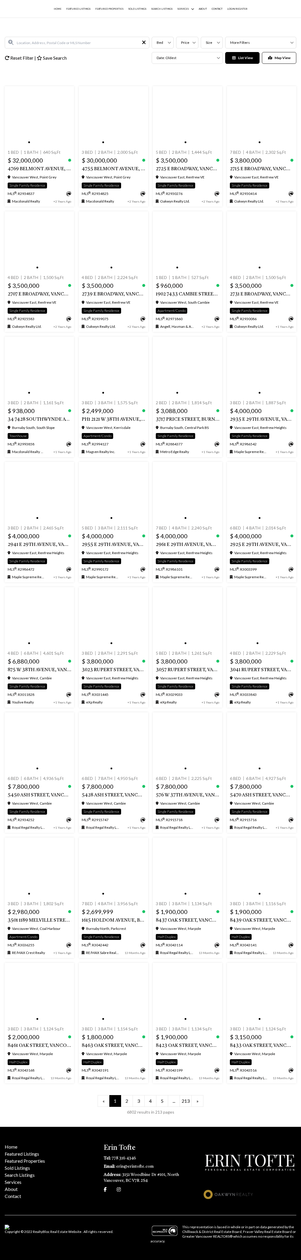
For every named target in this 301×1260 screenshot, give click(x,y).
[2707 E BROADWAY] (39, 242)
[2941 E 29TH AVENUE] (39, 492)
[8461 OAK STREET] (39, 993)
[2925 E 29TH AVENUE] (261, 492)
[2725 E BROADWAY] (187, 116)
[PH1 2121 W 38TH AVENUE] (113, 367)
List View (245, 58)
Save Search (54, 58)
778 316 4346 (124, 1158)
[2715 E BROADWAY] (261, 116)
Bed (160, 42)
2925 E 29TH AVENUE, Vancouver (261, 544)
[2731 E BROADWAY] (261, 242)
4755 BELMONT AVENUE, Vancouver (113, 169)
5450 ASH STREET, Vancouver (39, 795)
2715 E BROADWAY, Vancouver (261, 169)
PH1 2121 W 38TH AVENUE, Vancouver (113, 419)
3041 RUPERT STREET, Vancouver (261, 670)
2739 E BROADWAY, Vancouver (113, 294)
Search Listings (162, 8)
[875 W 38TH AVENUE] (39, 617)
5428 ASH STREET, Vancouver (113, 795)
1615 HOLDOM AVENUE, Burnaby (113, 920)
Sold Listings (137, 8)
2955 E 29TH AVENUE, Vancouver (113, 544)
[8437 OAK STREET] (187, 868)
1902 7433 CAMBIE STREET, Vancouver (187, 294)
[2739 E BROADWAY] (113, 242)
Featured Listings (78, 8)
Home (57, 8)
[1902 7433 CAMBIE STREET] (187, 242)
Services (183, 8)
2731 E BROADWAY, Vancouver (261, 294)
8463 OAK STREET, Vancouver (113, 1045)
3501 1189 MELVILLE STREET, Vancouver (39, 920)
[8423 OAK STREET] (187, 993)
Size (209, 42)
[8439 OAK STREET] (261, 868)
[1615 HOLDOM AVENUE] (113, 868)
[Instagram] (119, 1189)
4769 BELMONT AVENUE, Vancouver (39, 169)
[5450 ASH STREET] (39, 742)
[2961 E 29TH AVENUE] (187, 492)
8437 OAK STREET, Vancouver (187, 920)
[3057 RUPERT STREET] (187, 617)
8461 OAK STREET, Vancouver (39, 1045)
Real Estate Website (66, 1231)
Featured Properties (109, 8)
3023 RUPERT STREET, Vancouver (113, 670)
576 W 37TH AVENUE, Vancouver (187, 795)
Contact (217, 8)
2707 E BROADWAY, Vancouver (39, 294)
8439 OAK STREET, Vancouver (261, 920)
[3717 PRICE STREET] (187, 367)
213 (186, 1101)
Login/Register (237, 8)
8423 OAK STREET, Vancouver (187, 1045)
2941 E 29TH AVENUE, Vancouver (39, 544)
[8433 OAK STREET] (261, 993)
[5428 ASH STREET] (113, 742)
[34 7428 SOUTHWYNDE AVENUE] (39, 367)
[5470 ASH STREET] (261, 742)
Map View (282, 58)
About (203, 8)
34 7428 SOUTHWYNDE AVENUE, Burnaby (39, 419)
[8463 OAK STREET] (113, 993)
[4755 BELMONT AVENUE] (113, 116)
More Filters (240, 42)
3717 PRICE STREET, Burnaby (187, 419)
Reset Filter (21, 58)
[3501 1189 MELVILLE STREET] (39, 868)
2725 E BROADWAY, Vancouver (187, 169)
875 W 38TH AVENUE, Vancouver (39, 670)
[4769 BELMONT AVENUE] (39, 116)
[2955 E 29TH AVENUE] (113, 492)
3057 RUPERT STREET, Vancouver (187, 670)
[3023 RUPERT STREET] (113, 617)
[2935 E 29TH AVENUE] (261, 367)
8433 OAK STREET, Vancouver (261, 1045)
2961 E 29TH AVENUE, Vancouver (187, 544)
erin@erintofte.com (135, 1166)
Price (185, 42)
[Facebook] (105, 1189)
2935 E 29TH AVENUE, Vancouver (261, 419)
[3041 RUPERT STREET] (261, 617)
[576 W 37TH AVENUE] (187, 742)
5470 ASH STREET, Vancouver (261, 795)
